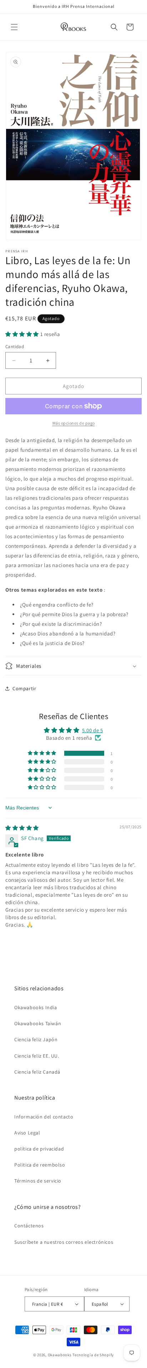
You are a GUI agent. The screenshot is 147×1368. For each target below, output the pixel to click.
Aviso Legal (27, 1132)
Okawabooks (60, 1354)
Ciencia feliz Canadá (37, 1072)
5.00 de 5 (92, 730)
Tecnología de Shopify (93, 1354)
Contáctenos (29, 1225)
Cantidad (14, 347)
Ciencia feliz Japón (35, 1039)
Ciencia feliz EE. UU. (36, 1056)
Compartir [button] (24, 688)
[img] (22, 827)
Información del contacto (43, 1116)
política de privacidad (39, 1149)
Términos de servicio (37, 1181)
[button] (14, 27)
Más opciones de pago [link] (73, 423)
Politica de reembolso (39, 1165)
